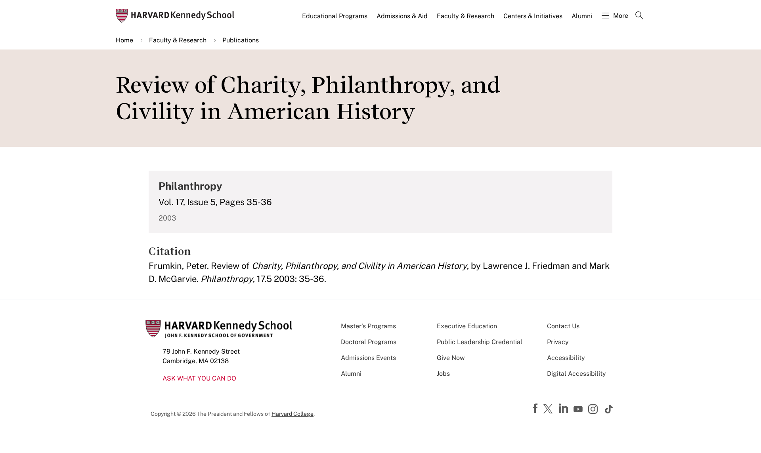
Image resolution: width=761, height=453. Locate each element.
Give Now (451, 358)
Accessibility (566, 358)
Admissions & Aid (402, 16)
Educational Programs (334, 16)
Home (124, 40)
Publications (240, 40)
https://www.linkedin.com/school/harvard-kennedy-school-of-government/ (564, 408)
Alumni (582, 16)
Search (639, 16)
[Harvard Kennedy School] (177, 16)
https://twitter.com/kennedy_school (549, 409)
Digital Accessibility (576, 373)
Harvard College (293, 414)
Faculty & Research (465, 16)
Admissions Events (368, 358)
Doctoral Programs (368, 342)
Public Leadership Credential (479, 342)
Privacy (558, 342)
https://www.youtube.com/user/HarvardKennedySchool (579, 409)
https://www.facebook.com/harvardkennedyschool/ (536, 408)
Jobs (443, 373)
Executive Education (467, 326)
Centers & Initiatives (532, 16)
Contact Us (563, 326)
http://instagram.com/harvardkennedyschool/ (594, 409)
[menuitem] (335, 19)
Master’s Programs (368, 326)
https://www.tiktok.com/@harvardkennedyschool (609, 409)
